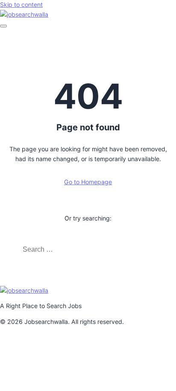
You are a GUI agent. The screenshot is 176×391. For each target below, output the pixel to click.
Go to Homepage (88, 181)
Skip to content (21, 4)
